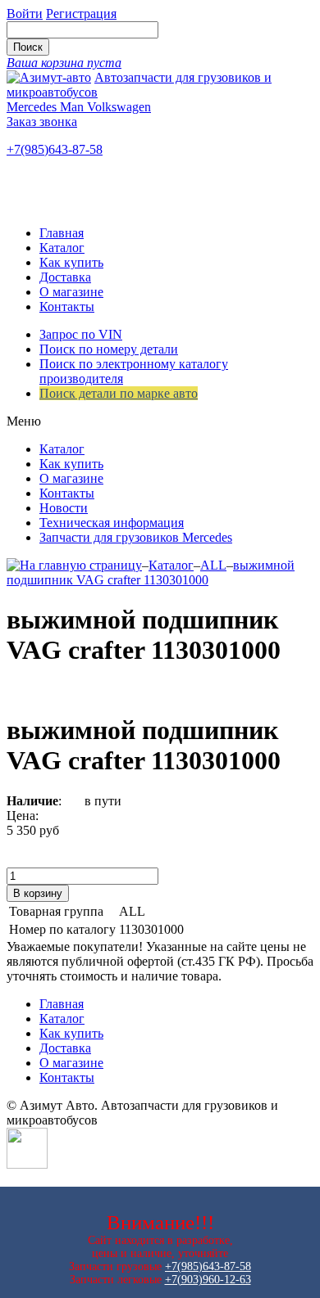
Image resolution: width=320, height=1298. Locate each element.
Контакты (66, 306)
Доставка (65, 277)
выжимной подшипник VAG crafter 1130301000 (151, 572)
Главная (61, 233)
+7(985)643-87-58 (55, 149)
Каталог (62, 248)
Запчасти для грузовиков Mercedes (135, 537)
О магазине (71, 292)
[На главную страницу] (74, 565)
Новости (63, 508)
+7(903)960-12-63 (208, 1279)
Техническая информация (111, 523)
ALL (213, 565)
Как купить (71, 262)
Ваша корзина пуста (64, 63)
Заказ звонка (42, 121)
